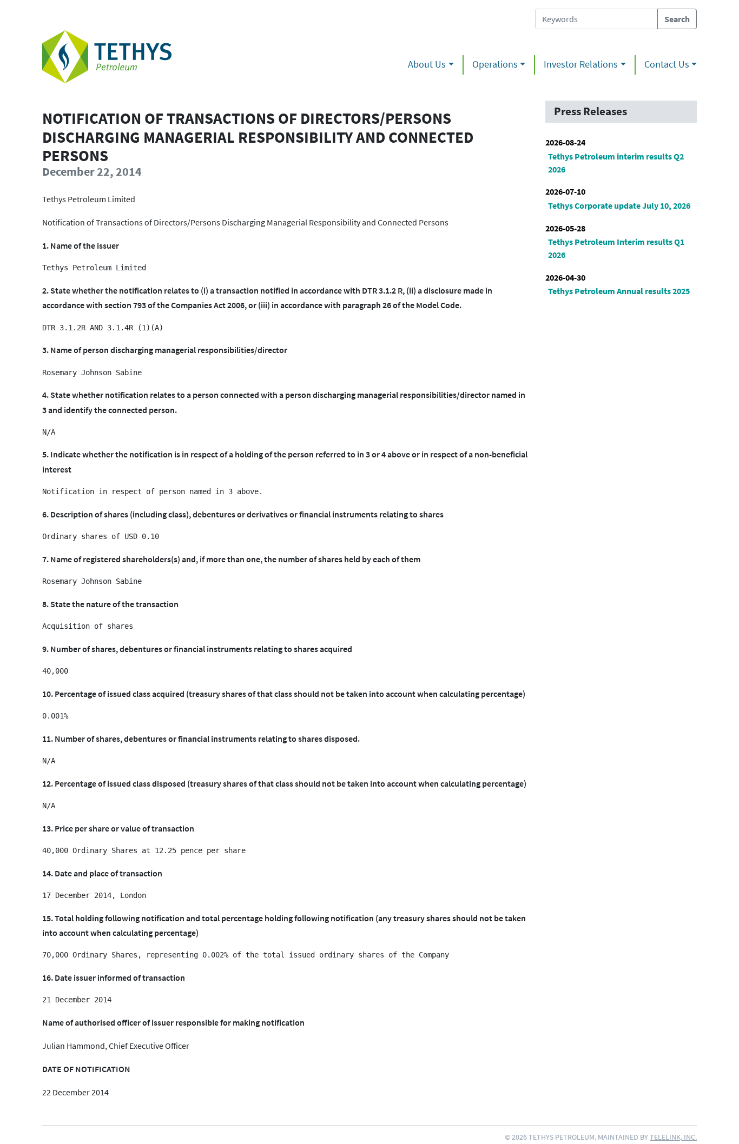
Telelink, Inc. (673, 1137)
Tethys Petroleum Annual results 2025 (619, 290)
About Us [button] (427, 64)
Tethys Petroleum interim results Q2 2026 (616, 163)
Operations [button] (495, 64)
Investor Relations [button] (581, 64)
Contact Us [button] (666, 64)
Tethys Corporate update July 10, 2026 (619, 205)
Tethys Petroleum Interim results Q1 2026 (616, 248)
